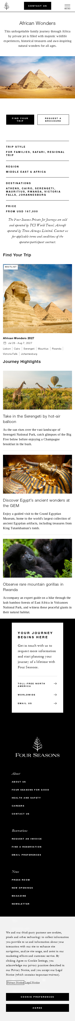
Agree (37, 1008)
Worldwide (27, 694)
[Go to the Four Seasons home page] (6, 6)
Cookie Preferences (37, 997)
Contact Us (37, 5)
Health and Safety (26, 798)
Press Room (21, 880)
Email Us (25, 703)
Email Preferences (26, 855)
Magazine (19, 896)
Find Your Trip (20, 119)
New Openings (22, 888)
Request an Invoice (27, 839)
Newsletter (21, 904)
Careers (18, 806)
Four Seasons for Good (30, 790)
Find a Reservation (27, 847)
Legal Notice (32, 982)
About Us (19, 782)
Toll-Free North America (31, 684)
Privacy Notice (15, 982)
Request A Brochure (53, 119)
